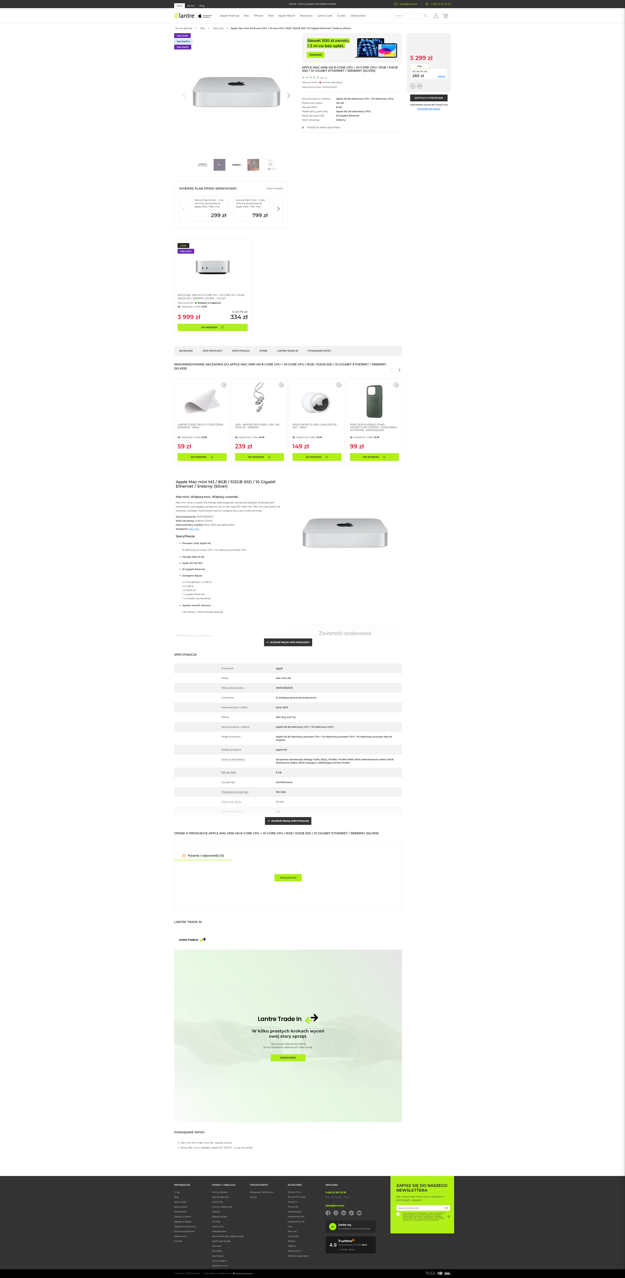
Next (278, 209)
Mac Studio (293, 1236)
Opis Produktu (212, 350)
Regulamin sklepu (183, 1221)
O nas (177, 1192)
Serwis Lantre (180, 1207)
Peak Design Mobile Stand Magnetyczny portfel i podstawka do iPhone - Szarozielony (373, 427)
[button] (436, 15)
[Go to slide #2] (219, 165)
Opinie (263, 350)
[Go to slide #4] (253, 165)
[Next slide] (288, 95)
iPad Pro (292, 1246)
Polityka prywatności (184, 1231)
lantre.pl (196, 1273)
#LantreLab (217, 1256)
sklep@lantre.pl (408, 4)
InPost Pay (217, 1202)
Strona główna (183, 28)
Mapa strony (180, 1236)
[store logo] (193, 16)
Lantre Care (217, 1226)
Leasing (216, 1211)
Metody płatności (220, 1197)
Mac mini (218, 28)
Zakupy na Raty (219, 1216)
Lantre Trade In (287, 350)
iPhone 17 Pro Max (297, 1197)
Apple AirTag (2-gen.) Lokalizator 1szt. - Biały (314, 426)
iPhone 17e (293, 1207)
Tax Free (216, 1221)
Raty (419, 66)
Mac (202, 28)
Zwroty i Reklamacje (222, 1207)
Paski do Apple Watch (298, 1256)
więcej (441, 76)
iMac (290, 1226)
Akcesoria (186, 350)
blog (202, 5)
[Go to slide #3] (236, 165)
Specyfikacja (241, 350)
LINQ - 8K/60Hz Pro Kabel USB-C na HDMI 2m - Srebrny (257, 426)
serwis (190, 5)
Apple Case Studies (221, 1241)
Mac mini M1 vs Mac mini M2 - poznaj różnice (206, 1142)
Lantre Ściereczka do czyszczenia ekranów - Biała (200, 426)
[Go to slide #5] (270, 165)
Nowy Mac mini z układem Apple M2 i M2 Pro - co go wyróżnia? (217, 1147)
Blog (176, 1197)
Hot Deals (217, 1251)
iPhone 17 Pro (294, 1192)
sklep (179, 5)
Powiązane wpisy (319, 350)
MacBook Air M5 (296, 1216)
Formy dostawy (220, 1192)
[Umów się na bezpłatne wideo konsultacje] (351, 1231)
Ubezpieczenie (219, 1231)
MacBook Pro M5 (296, 1221)
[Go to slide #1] (202, 165)
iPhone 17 (292, 1202)
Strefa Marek (180, 1211)
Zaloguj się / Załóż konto (261, 1192)
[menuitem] (229, 16)
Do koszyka (209, 327)
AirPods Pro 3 (294, 1251)
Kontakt (178, 1241)
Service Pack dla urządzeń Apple (227, 1236)
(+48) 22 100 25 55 (441, 4)
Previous (184, 209)
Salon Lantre (180, 1202)
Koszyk (253, 1197)
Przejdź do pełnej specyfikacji (323, 127)
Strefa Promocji (219, 1265)
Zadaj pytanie (288, 877)
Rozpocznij (288, 1057)
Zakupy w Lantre (182, 1216)
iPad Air (291, 1241)
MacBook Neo (295, 1211)
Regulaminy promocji (184, 1226)
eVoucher (216, 1246)
